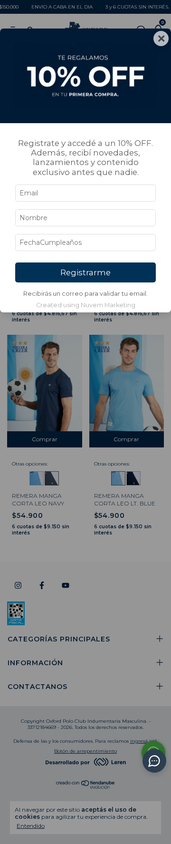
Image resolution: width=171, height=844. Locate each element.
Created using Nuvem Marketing (85, 305)
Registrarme (85, 272)
